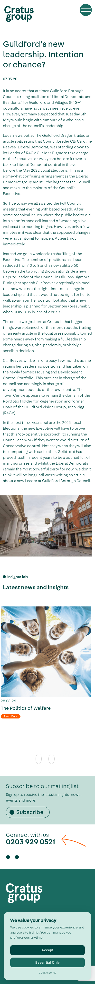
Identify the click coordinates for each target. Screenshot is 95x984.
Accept (47, 950)
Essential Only (47, 962)
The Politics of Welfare (26, 708)
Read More (10, 716)
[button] (86, 10)
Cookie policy (47, 973)
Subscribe (30, 812)
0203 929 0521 (30, 842)
